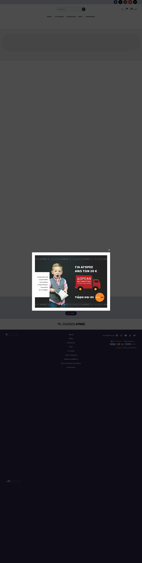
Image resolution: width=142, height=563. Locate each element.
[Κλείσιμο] (109, 249)
